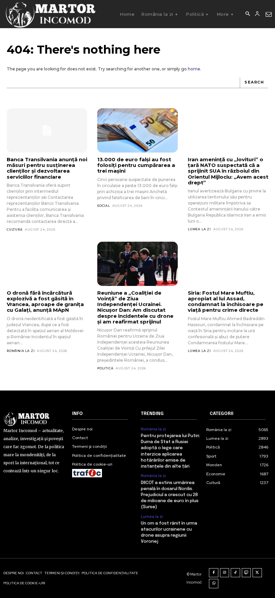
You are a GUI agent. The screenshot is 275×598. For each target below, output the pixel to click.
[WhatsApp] (213, 583)
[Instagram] (224, 573)
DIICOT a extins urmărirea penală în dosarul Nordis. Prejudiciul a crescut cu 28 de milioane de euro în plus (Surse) (170, 495)
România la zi (21, 351)
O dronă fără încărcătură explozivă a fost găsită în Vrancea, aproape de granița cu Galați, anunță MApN (45, 301)
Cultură (15, 229)
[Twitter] (257, 573)
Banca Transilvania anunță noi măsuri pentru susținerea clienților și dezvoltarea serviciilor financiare (47, 168)
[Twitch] (246, 573)
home (194, 68)
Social (103, 205)
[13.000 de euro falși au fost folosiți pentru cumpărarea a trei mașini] (137, 130)
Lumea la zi (199, 229)
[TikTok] (235, 573)
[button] (247, 14)
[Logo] (50, 14)
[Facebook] (213, 573)
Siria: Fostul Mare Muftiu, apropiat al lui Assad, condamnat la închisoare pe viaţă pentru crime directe (225, 301)
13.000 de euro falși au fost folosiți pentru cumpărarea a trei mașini (136, 165)
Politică (105, 368)
